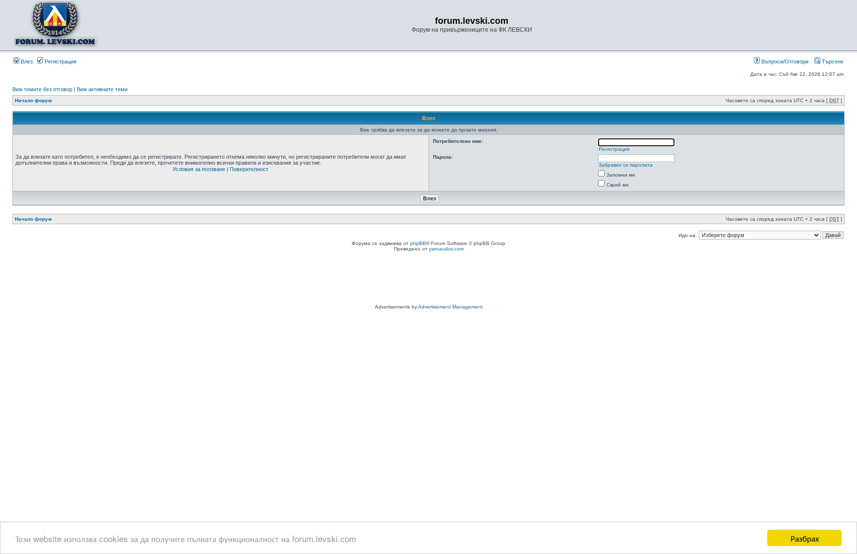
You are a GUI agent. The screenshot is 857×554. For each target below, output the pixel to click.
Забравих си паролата (626, 165)
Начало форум (33, 100)
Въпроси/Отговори (784, 61)
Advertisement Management (450, 306)
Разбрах (805, 538)
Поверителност (249, 169)
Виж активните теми (102, 89)
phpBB (418, 243)
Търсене (832, 61)
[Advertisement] (428, 279)
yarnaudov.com (446, 248)
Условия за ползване (199, 169)
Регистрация (59, 61)
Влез (26, 61)
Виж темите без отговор (42, 89)
